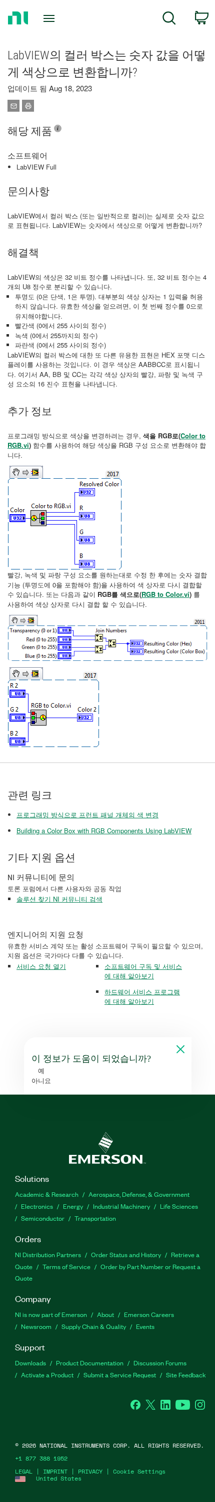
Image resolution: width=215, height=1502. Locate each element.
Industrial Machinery (121, 1206)
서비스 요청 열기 (41, 966)
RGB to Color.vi (166, 594)
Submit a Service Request (120, 1374)
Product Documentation (90, 1362)
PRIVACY (90, 1471)
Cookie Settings (139, 1471)
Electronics (37, 1206)
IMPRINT (55, 1471)
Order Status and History (126, 1254)
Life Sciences (179, 1206)
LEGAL (23, 1471)
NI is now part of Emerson (51, 1314)
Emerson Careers (149, 1314)
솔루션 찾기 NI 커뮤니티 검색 (59, 899)
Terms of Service (66, 1266)
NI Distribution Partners (48, 1254)
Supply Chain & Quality (94, 1326)
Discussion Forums (160, 1362)
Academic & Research (46, 1194)
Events (145, 1326)
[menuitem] (169, 19)
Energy (73, 1206)
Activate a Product (47, 1374)
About (105, 1314)
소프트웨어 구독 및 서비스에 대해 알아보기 (143, 971)
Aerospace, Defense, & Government (139, 1194)
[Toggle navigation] (52, 18)
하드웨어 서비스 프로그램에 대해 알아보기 (142, 996)
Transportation (95, 1218)
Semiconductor (42, 1218)
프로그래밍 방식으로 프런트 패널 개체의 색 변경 (87, 814)
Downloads (30, 1362)
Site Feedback (186, 1374)
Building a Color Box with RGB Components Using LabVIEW (104, 830)
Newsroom (36, 1326)
